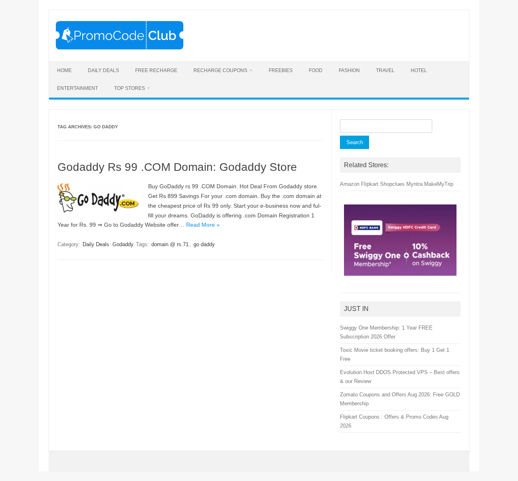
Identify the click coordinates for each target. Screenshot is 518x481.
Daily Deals (103, 70)
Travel (385, 70)
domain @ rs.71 (170, 244)
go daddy (204, 244)
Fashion (349, 70)
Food (316, 70)
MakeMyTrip (438, 184)
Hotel (419, 70)
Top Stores (129, 88)
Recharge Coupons (220, 70)
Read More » (203, 224)
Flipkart (369, 184)
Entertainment (77, 88)
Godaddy (123, 244)
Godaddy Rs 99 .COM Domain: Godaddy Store (177, 167)
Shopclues (392, 184)
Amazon (349, 184)
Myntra (414, 184)
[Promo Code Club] (119, 47)
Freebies (281, 70)
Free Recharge (156, 70)
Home (64, 70)
